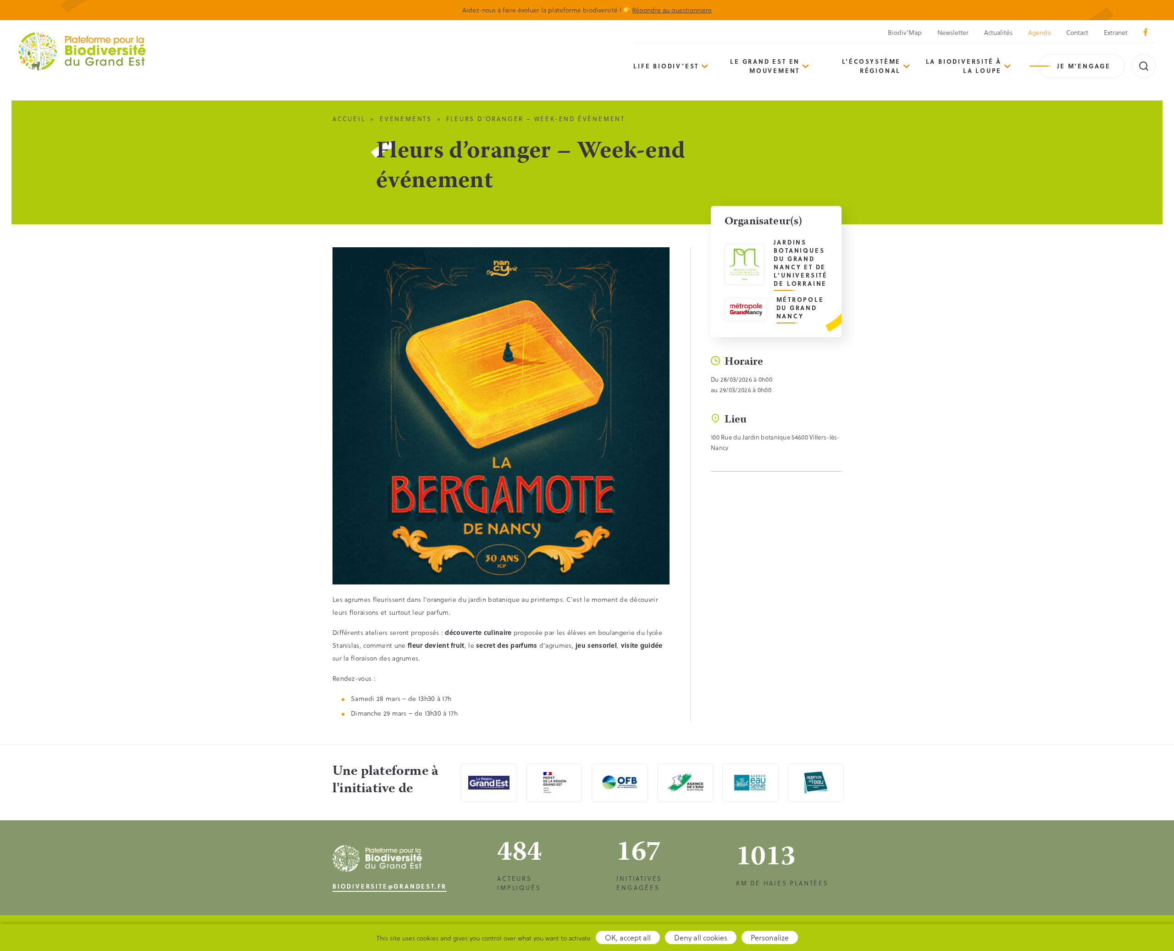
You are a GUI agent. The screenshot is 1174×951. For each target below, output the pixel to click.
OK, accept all (628, 937)
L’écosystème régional (871, 66)
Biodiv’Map (905, 32)
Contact (1077, 32)
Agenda (1039, 32)
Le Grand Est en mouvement (765, 66)
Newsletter (953, 32)
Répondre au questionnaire (672, 10)
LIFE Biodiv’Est (666, 65)
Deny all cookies (700, 937)
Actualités (998, 32)
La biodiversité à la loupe (964, 66)
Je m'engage (1084, 65)
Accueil (348, 118)
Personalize (770, 937)
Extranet (1116, 32)
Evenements (406, 118)
